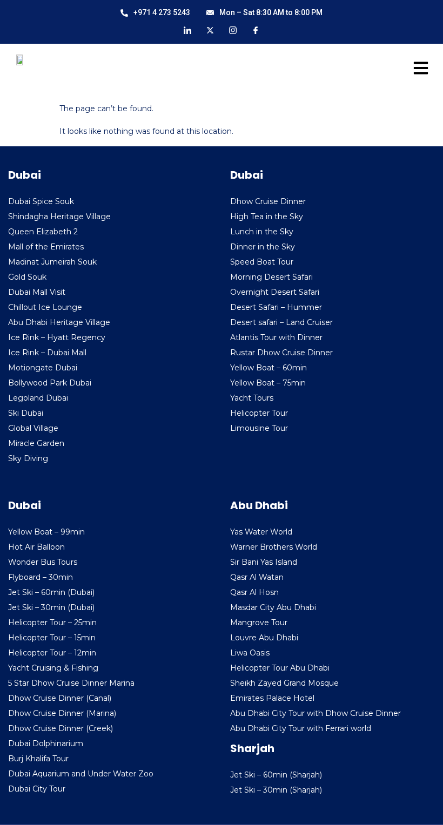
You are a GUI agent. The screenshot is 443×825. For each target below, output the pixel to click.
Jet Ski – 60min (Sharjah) (276, 775)
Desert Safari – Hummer (276, 307)
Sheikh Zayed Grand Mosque (284, 683)
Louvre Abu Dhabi (264, 638)
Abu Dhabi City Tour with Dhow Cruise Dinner (315, 713)
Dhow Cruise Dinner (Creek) (60, 728)
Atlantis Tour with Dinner (276, 337)
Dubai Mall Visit (36, 292)
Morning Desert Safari (271, 277)
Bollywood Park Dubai (49, 383)
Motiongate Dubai (42, 368)
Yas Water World (261, 532)
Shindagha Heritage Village (59, 216)
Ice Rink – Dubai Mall (47, 352)
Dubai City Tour (36, 789)
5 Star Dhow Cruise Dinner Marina (71, 683)
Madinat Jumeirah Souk (52, 262)
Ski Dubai (25, 413)
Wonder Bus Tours (42, 562)
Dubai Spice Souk (41, 201)
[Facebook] (255, 30)
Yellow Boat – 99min (46, 532)
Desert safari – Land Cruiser (281, 322)
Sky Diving (28, 458)
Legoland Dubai (38, 398)
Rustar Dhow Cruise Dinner (281, 352)
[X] (210, 30)
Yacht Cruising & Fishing (53, 668)
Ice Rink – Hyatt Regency (56, 337)
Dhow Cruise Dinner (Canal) (59, 698)
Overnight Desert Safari (274, 292)
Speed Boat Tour (261, 262)
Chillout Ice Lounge (45, 307)
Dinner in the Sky (262, 247)
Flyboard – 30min (40, 577)
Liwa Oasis (250, 653)
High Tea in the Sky (266, 216)
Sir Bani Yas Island (263, 562)
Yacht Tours (251, 398)
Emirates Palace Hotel (272, 698)
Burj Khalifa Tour (38, 758)
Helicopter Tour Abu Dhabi (280, 668)
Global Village (33, 428)
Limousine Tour (259, 428)
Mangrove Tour (258, 622)
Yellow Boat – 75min (268, 383)
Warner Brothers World (273, 547)
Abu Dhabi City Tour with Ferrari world (300, 728)
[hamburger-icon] (417, 70)
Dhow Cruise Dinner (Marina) (62, 713)
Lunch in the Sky (261, 231)
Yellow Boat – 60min (268, 368)
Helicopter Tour (259, 413)
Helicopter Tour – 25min (52, 622)
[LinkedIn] (187, 30)
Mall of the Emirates (46, 247)
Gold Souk (27, 277)
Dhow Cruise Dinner (268, 201)
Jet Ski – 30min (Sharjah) (276, 790)
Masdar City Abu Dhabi (273, 607)
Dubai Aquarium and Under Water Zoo (80, 774)
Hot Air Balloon (36, 547)
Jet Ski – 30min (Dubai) (51, 607)
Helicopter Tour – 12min (52, 653)
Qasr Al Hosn (254, 592)
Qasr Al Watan (257, 577)
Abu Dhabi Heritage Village (59, 322)
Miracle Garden (36, 443)
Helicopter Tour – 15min (52, 638)
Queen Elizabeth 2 (43, 231)
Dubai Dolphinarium (45, 743)
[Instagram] (233, 30)
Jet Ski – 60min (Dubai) (51, 592)
